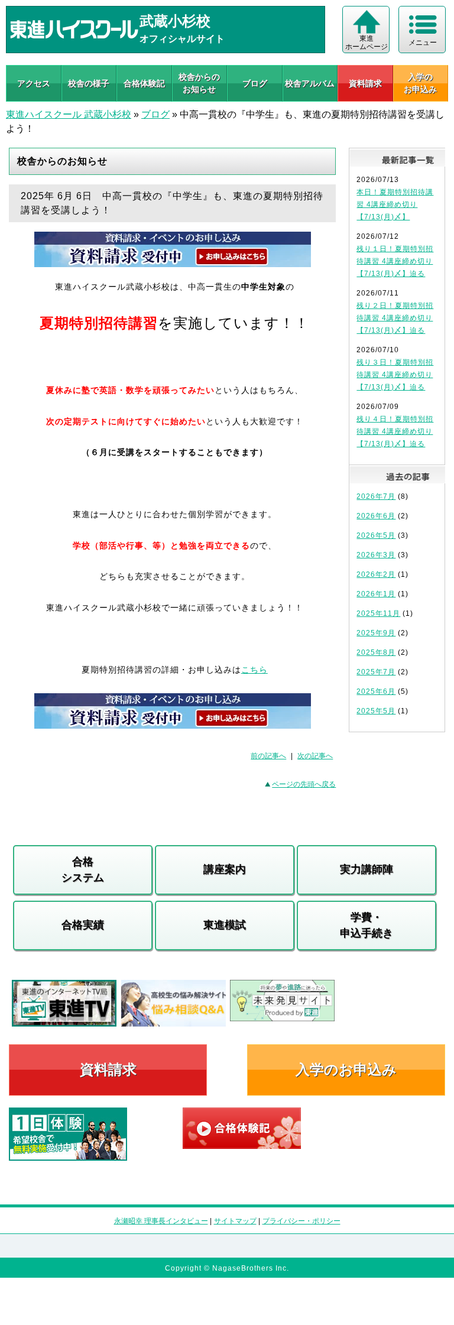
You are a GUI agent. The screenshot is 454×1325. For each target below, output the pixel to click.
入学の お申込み (420, 83)
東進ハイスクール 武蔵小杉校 (68, 114)
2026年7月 (375, 496)
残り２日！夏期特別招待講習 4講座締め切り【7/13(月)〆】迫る (394, 318)
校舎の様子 (88, 83)
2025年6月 (375, 691)
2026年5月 (375, 535)
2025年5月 (375, 711)
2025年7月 (375, 672)
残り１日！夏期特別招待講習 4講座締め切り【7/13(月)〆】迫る (394, 261)
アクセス (33, 83)
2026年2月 (375, 574)
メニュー (422, 42)
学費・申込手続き (366, 925)
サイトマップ (235, 1221)
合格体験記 (144, 83)
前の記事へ (268, 756)
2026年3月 (375, 555)
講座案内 (224, 869)
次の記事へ (315, 756)
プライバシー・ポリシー (301, 1221)
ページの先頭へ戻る (304, 784)
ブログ (254, 83)
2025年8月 (375, 652)
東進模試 (224, 925)
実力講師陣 (366, 869)
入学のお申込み (346, 1069)
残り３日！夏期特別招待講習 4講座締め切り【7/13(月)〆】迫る (394, 374)
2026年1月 (375, 594)
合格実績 (82, 925)
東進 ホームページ (366, 42)
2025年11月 (378, 613)
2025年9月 (375, 633)
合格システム (82, 870)
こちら (254, 669)
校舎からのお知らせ (199, 83)
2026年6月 (375, 516)
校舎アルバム (310, 83)
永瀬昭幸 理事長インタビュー (161, 1221)
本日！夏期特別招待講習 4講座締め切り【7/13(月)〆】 (394, 204)
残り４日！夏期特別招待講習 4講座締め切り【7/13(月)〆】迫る (394, 431)
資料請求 (365, 83)
